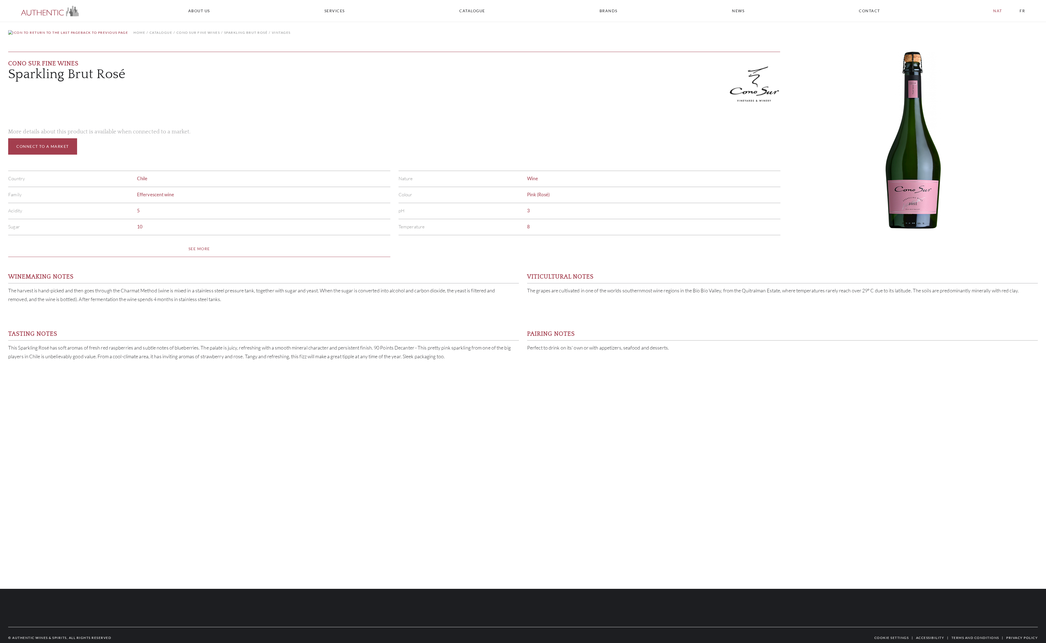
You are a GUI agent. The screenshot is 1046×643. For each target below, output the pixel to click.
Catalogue (472, 11)
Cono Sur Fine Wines (198, 32)
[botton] (199, 249)
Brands (609, 11)
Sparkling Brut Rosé (245, 32)
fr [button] (1022, 10)
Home (139, 32)
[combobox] (872, 11)
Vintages (281, 32)
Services (334, 11)
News (738, 11)
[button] (50, 11)
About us (199, 11)
